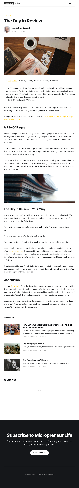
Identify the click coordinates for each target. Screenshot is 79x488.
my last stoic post (16, 251)
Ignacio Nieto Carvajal (21, 28)
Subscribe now (41, 453)
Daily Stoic (8, 16)
